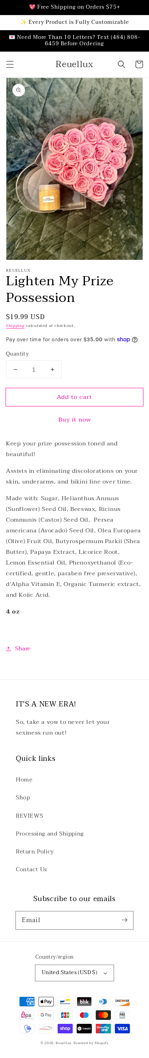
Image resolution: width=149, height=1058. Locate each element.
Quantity (17, 354)
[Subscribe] (124, 920)
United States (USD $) (69, 972)
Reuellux (64, 1043)
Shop (23, 797)
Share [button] (23, 648)
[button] (10, 64)
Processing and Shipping (50, 833)
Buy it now (74, 419)
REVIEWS (29, 815)
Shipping (15, 325)
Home (24, 779)
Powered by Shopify (91, 1043)
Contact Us (31, 869)
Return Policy (35, 851)
